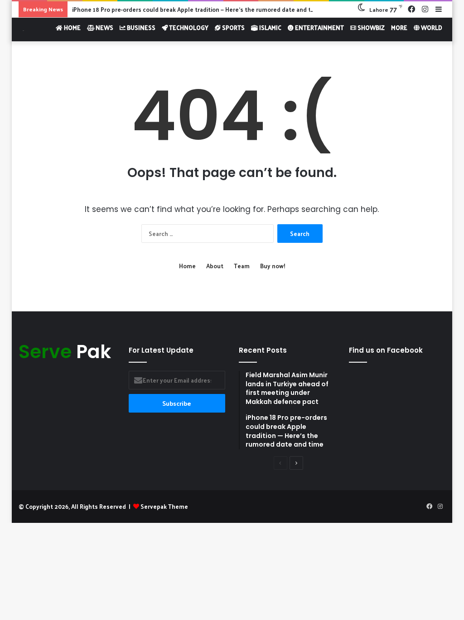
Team (242, 266)
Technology (188, 27)
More (399, 27)
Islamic (269, 27)
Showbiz (370, 27)
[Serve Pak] (21, 29)
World (431, 27)
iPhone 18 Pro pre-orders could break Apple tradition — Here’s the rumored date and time (196, 9)
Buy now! (272, 266)
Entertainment (319, 27)
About (214, 266)
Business (140, 27)
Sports (233, 27)
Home (72, 27)
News (103, 27)
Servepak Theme (164, 506)
